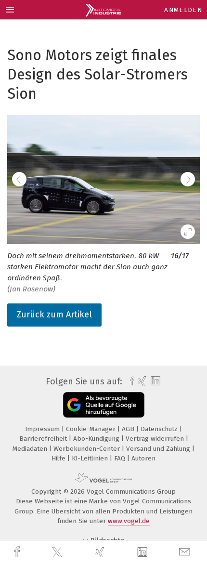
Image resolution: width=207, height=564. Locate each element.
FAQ (120, 458)
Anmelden (183, 10)
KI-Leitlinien (91, 458)
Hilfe (59, 458)
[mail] (186, 552)
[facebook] (18, 552)
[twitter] (58, 552)
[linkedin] (143, 552)
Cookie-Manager (91, 429)
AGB (129, 429)
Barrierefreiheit (44, 438)
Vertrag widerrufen (156, 438)
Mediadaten (31, 449)
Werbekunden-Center (87, 449)
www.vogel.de (129, 521)
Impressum (43, 429)
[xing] (101, 552)
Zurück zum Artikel (54, 314)
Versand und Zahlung (159, 449)
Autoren (143, 458)
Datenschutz (160, 429)
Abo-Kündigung (97, 438)
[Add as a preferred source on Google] (103, 405)
